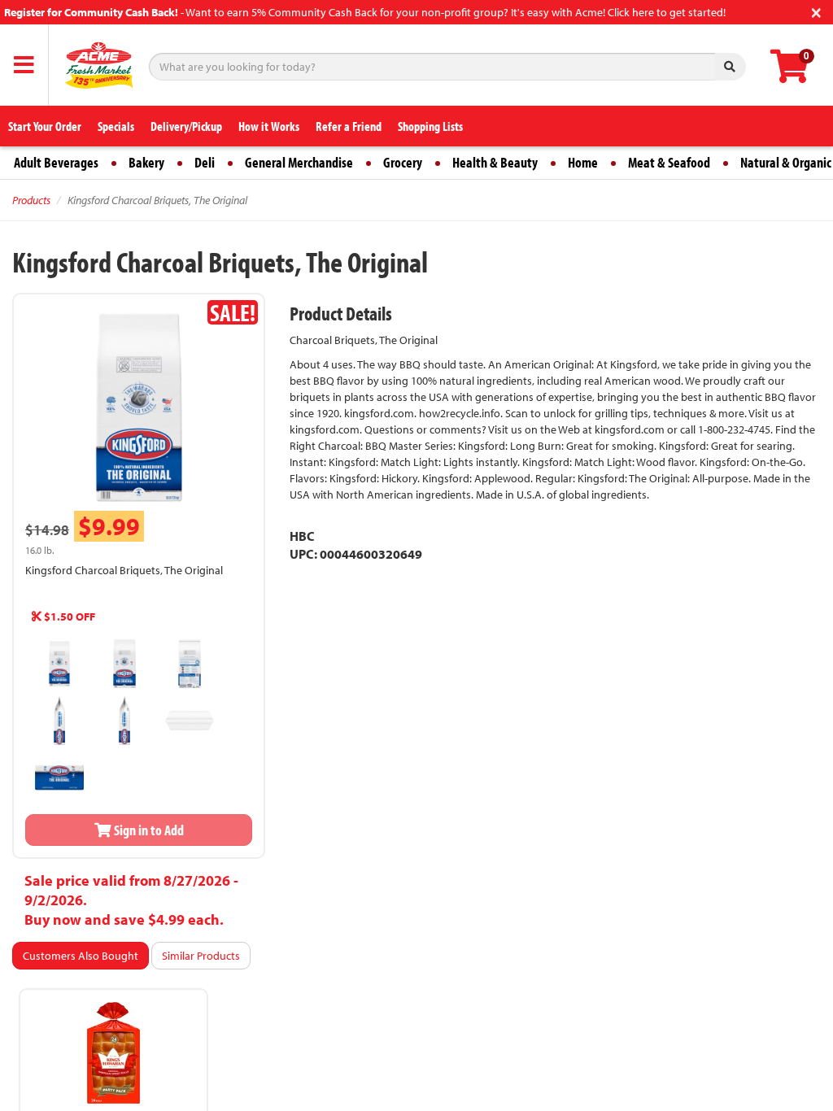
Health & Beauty (495, 162)
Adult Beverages (56, 162)
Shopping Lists (430, 126)
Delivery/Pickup (186, 126)
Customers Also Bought (80, 955)
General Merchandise (299, 162)
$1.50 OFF (68, 616)
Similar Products (201, 955)
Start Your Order (44, 126)
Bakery (146, 162)
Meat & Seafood (669, 162)
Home (583, 162)
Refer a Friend (349, 126)
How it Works (268, 126)
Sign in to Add (147, 830)
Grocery (402, 162)
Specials (116, 126)
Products (31, 200)
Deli (204, 162)
